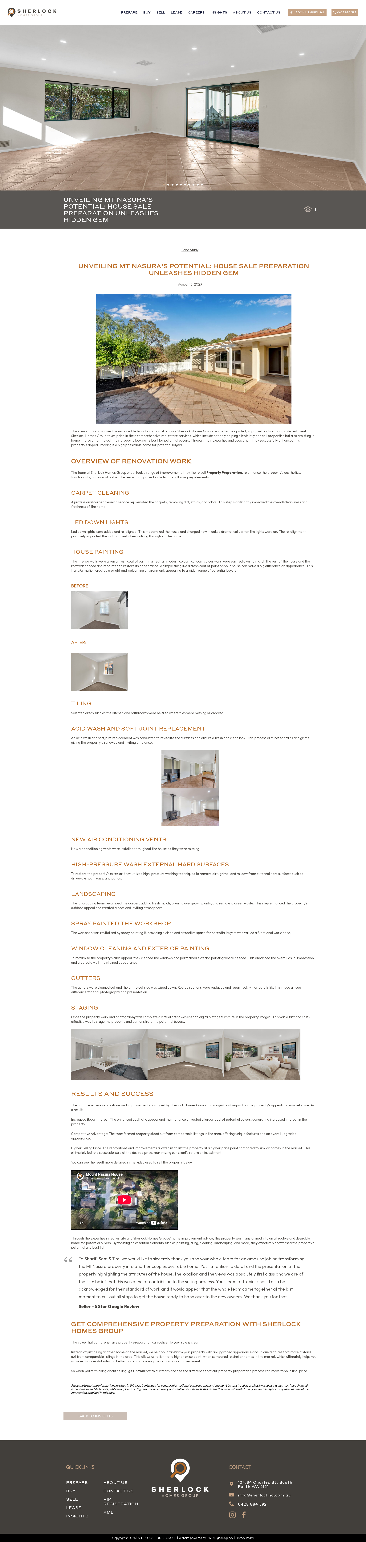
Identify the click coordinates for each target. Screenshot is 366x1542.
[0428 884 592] (233, 1504)
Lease (73, 1507)
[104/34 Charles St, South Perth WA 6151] (233, 1484)
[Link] (32, 12)
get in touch (138, 1371)
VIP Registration (121, 1501)
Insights (77, 1515)
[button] (164, 184)
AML (109, 1512)
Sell (72, 1499)
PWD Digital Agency (219, 1538)
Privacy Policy (244, 1538)
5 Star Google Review (117, 1306)
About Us (116, 1482)
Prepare (77, 1482)
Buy (71, 1490)
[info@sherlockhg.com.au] (233, 1495)
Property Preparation (224, 472)
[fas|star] (232, 1515)
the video (137, 1162)
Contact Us (119, 1490)
